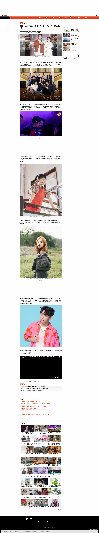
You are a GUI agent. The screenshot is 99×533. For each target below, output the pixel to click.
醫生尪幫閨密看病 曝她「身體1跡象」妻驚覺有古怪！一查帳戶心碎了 (35, 405)
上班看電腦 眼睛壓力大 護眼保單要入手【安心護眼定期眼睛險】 (27, 454)
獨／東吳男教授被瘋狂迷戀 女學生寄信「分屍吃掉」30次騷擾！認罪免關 (27, 465)
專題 (86, 17)
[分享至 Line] (18, 34)
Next (18, 40)
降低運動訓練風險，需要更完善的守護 (54, 475)
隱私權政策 (24, 531)
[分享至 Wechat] (18, 38)
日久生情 (34, 32)
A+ (21, 58)
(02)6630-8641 (31, 414)
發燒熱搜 (69, 519)
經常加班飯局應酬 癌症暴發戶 (54, 453)
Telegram (59, 521)
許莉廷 (22, 32)
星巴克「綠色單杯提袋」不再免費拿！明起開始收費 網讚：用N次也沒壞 (54, 465)
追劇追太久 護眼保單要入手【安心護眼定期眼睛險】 (27, 496)
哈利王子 (65, 56)
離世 (68, 58)
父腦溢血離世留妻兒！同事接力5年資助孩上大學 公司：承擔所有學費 (27, 443)
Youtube (50, 521)
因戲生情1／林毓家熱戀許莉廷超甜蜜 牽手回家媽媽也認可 (32, 390)
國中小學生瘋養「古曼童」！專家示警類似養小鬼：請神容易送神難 (54, 443)
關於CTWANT (38, 519)
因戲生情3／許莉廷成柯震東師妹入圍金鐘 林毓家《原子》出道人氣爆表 (34, 388)
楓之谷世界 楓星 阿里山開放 (54, 432)
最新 (20, 17)
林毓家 (26, 32)
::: (14, 17)
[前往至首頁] (6, 15)
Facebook (41, 521)
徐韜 (30, 32)
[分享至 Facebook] (18, 36)
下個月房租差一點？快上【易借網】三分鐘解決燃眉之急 (40, 486)
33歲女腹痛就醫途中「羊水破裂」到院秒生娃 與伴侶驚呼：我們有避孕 (40, 475)
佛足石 (74, 58)
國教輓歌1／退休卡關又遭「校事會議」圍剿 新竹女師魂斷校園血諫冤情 (36, 403)
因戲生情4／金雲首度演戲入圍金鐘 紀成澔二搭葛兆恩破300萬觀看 (33, 386)
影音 (79, 17)
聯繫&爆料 (48, 519)
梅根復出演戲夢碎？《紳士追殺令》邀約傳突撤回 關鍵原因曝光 (27, 433)
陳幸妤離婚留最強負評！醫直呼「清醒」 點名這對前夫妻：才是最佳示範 (27, 475)
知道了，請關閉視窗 (93, 529)
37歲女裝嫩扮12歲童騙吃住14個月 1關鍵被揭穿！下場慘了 (40, 496)
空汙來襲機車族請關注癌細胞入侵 (54, 496)
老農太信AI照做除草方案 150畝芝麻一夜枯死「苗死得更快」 (27, 486)
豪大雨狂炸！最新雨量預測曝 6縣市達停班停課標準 (54, 486)
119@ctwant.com (45, 414)
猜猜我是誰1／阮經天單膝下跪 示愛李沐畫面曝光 (31, 401)
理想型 (39, 32)
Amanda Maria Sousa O (73, 56)
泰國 (65, 58)
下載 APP (91, 15)
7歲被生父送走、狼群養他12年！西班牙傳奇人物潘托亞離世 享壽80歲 (40, 454)
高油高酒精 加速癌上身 (39, 464)
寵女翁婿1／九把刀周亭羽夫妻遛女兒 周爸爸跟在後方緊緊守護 (34, 406)
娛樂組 (23, 29)
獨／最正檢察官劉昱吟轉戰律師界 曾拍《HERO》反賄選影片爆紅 (54, 507)
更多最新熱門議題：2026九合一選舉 (29, 408)
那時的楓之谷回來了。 (39, 443)
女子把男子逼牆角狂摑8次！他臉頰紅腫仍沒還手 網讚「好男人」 (40, 507)
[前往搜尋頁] (96, 15)
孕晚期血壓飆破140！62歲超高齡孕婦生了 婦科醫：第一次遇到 (27, 507)
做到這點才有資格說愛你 (27, 409)
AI (71, 58)
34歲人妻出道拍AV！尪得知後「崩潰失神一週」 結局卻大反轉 (41, 433)
